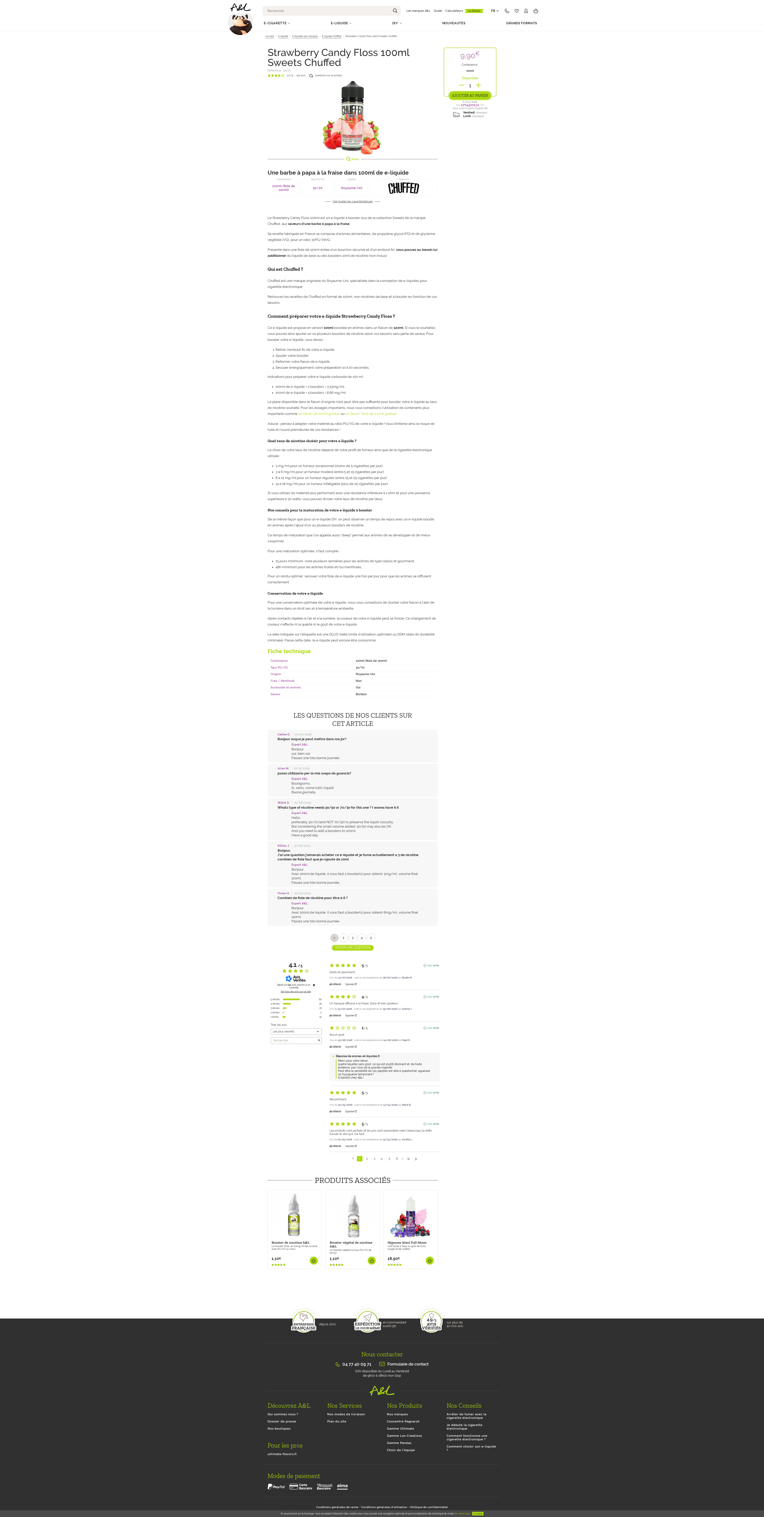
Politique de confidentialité (429, 1507)
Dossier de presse (282, 1421)
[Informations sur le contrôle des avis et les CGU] (314, 985)
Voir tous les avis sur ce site (296, 991)
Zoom (355, 159)
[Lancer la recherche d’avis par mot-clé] (319, 1041)
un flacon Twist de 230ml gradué (370, 414)
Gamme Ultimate (400, 1428)
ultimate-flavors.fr (282, 1454)
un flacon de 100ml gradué (319, 414)
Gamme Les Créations (404, 1436)
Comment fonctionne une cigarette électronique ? (467, 1437)
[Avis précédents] (353, 1158)
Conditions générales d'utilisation (384, 1507)
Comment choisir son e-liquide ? (471, 1448)
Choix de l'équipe (401, 1450)
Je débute (474, 11)
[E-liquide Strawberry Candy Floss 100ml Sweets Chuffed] (352, 116)
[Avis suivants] (416, 1158)
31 (408, 1158)
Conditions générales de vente (337, 1507)
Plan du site (336, 1421)
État (270, 1296)
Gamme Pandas (399, 1443)
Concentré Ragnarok (403, 1421)
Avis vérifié (433, 965)
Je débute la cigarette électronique (464, 1426)
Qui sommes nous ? (283, 1414)
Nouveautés (454, 23)
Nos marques (397, 1414)
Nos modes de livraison (346, 1414)
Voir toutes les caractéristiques (353, 201)
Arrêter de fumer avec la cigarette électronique (466, 1416)
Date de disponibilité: (283, 1271)
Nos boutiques (279, 1428)
